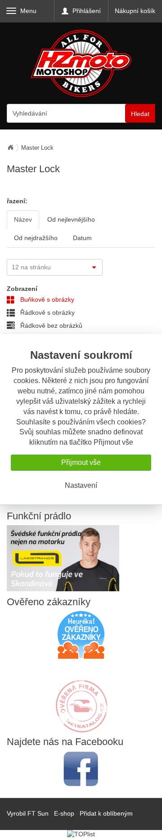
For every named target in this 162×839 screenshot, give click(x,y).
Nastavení (81, 485)
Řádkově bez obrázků (50, 325)
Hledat (140, 113)
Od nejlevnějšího (71, 219)
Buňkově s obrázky (46, 299)
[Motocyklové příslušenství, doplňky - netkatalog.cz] (81, 727)
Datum (82, 237)
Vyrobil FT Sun (28, 813)
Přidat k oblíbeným (106, 813)
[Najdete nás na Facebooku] (81, 768)
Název (23, 219)
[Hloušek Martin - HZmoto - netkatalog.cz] (81, 697)
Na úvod (10, 147)
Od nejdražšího (36, 237)
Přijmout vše (81, 462)
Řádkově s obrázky (46, 312)
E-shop (64, 813)
